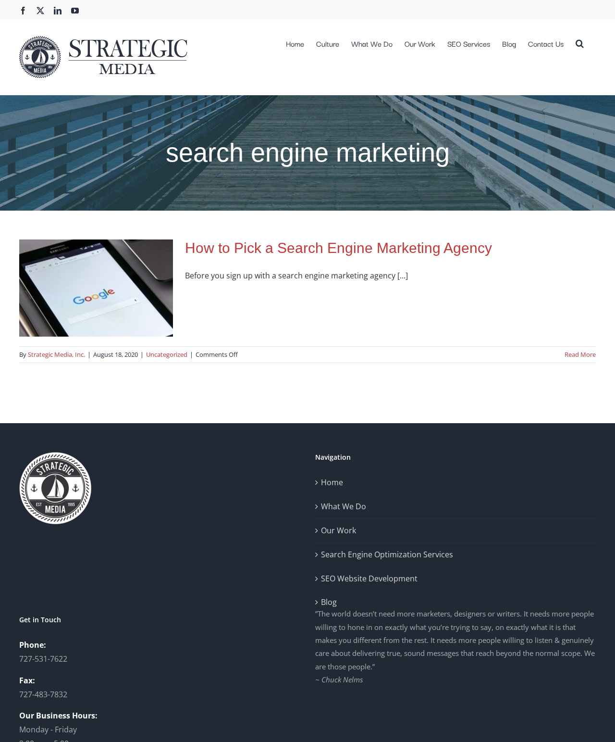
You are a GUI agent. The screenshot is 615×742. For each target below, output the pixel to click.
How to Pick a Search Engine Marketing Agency (338, 248)
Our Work (338, 530)
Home (332, 482)
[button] (580, 42)
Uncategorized (166, 354)
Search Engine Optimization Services (387, 554)
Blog (329, 602)
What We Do (343, 506)
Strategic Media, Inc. (56, 354)
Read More (580, 354)
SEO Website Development (369, 578)
